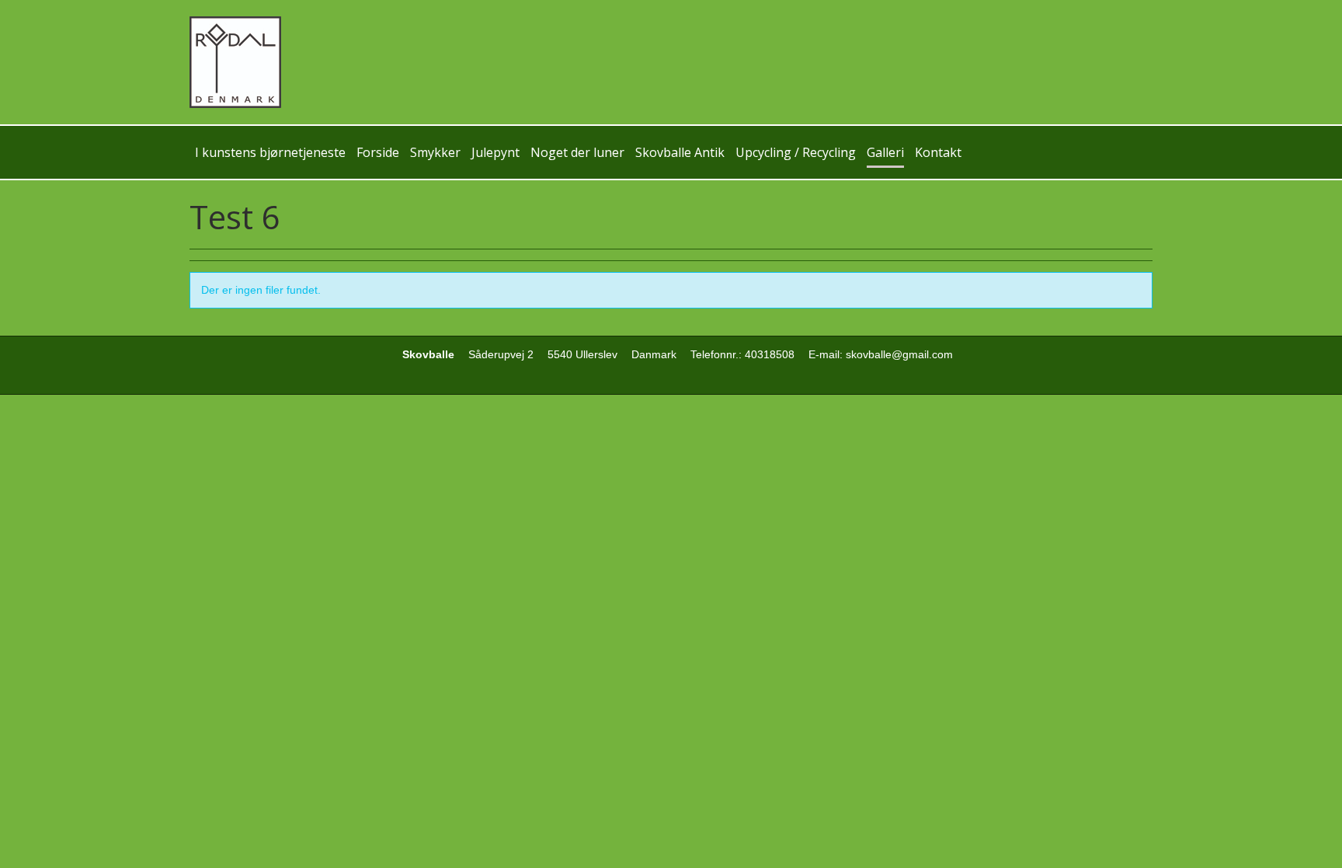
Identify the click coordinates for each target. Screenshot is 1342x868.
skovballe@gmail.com (899, 354)
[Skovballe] (671, 62)
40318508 (769, 354)
